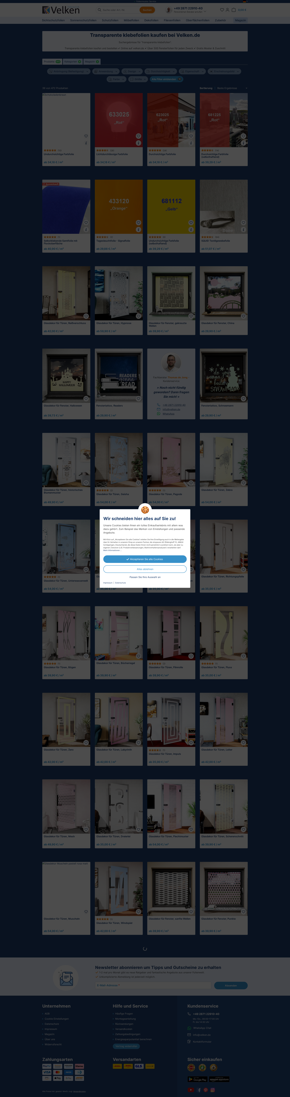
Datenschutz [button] (120, 583)
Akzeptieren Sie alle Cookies (146, 559)
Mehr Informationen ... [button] (112, 550)
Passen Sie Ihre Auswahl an (145, 577)
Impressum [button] (107, 583)
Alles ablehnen (145, 569)
